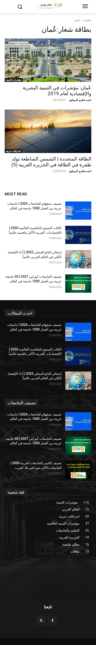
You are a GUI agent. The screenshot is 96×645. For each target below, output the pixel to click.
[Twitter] (41, 620)
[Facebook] (52, 620)
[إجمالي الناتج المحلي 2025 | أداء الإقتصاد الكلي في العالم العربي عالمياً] (78, 259)
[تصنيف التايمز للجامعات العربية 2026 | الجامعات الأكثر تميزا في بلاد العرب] (78, 470)
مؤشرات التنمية (13, 79)
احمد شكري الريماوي (80, 100)
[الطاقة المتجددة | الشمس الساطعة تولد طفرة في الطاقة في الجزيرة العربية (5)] (48, 131)
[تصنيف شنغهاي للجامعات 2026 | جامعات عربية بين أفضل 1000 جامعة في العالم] (78, 210)
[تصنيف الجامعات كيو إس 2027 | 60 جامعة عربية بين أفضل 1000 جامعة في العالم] (78, 283)
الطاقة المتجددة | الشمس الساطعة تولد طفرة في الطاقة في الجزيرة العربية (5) (51, 162)
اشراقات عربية (13, 151)
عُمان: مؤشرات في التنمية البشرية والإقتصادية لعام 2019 (57, 90)
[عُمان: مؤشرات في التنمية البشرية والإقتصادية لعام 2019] (48, 60)
